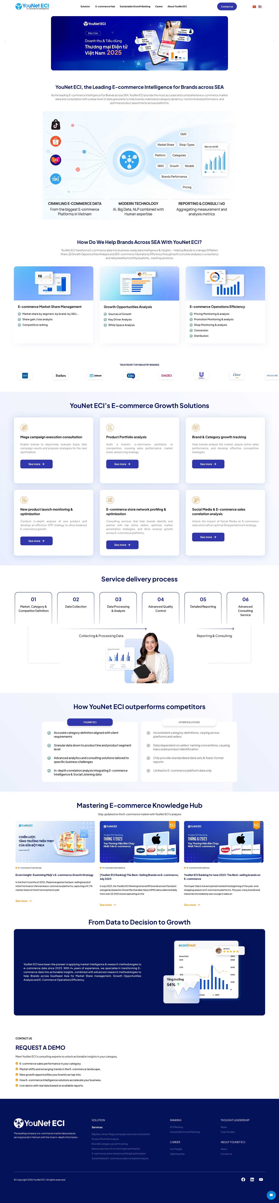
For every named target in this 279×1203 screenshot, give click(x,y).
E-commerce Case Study (29, 868)
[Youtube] (261, 1180)
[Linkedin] (252, 1180)
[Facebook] (243, 1180)
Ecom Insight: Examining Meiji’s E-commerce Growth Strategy (54, 875)
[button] (5, 41)
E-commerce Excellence (114, 868)
